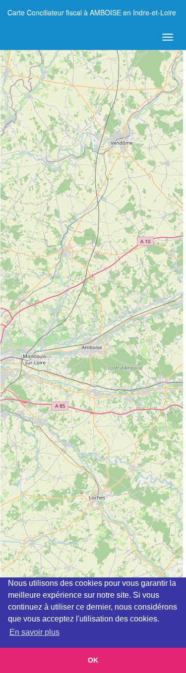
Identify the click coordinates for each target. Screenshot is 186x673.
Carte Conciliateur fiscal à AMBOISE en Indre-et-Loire (91, 12)
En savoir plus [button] (34, 632)
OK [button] (93, 660)
